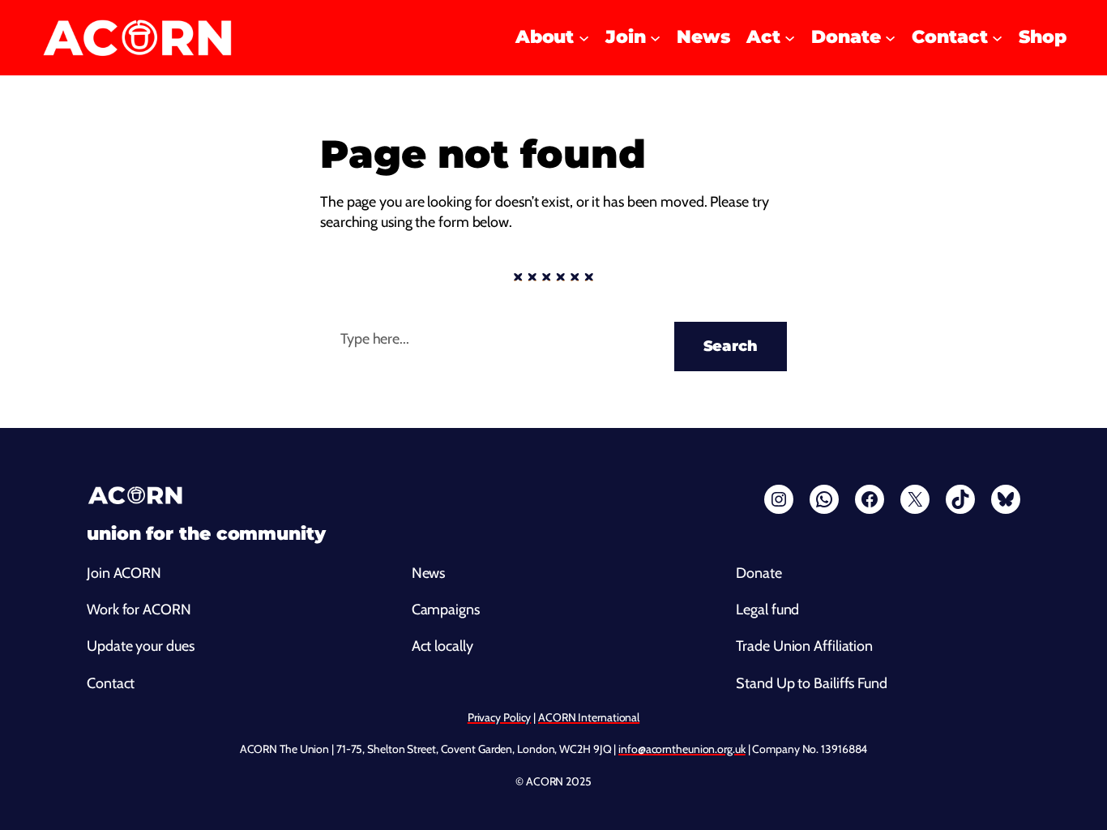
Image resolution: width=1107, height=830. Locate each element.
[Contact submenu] (997, 37)
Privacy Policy (500, 717)
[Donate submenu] (890, 37)
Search (730, 346)
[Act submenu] (789, 37)
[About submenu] (584, 37)
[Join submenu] (655, 37)
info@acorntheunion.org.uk (682, 749)
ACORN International (588, 717)
